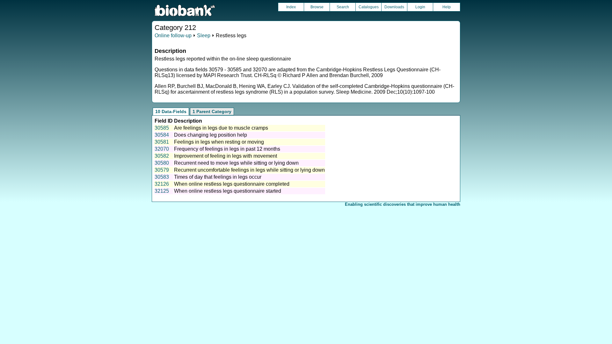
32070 (162, 149)
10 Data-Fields (170, 111)
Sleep (203, 35)
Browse (317, 7)
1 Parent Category (212, 111)
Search (343, 7)
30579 (162, 170)
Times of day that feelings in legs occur (217, 177)
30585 (162, 128)
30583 (162, 177)
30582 (162, 156)
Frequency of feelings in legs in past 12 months (227, 149)
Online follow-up (173, 35)
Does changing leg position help (210, 135)
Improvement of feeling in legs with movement (225, 156)
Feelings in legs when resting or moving (219, 142)
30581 (162, 142)
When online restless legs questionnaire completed (231, 184)
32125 (162, 191)
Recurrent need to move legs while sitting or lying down (236, 163)
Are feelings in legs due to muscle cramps (221, 128)
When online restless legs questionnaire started (227, 191)
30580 (162, 163)
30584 (162, 135)
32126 (162, 184)
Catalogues (369, 7)
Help (446, 7)
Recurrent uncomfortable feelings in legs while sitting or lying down (249, 170)
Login (420, 7)
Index (291, 7)
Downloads (394, 7)
